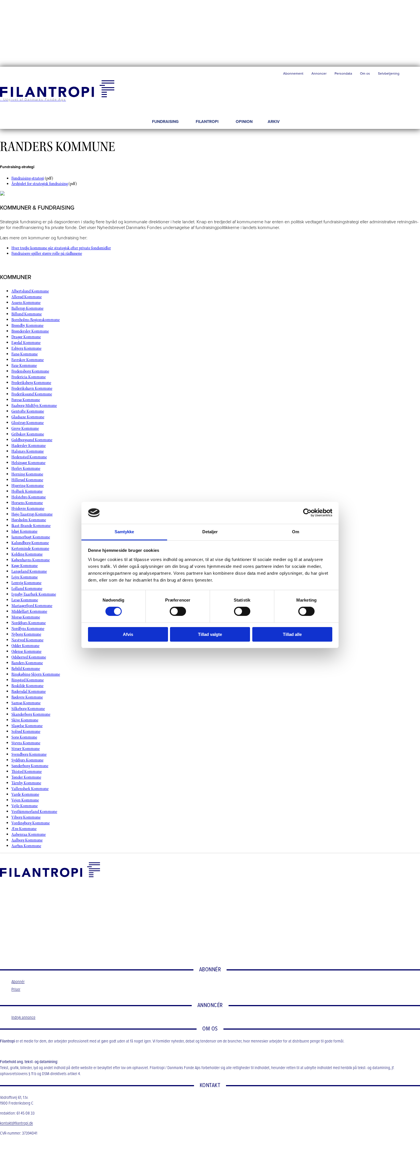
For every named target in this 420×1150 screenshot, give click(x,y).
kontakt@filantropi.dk (16, 1124)
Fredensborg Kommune (30, 371)
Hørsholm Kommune (28, 520)
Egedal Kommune (26, 342)
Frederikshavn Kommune (31, 388)
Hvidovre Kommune (27, 508)
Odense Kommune (26, 651)
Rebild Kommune (25, 668)
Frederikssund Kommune (31, 394)
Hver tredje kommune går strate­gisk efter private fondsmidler (61, 248)
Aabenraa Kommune (28, 834)
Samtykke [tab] (124, 531)
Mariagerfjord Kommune (31, 605)
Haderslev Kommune (28, 445)
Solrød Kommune (25, 731)
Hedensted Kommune (29, 457)
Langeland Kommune (29, 571)
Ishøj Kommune (24, 531)
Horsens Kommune (27, 503)
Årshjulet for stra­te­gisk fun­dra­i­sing (39, 183)
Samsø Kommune (26, 703)
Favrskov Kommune (27, 360)
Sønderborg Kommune (29, 766)
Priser (15, 989)
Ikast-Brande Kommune (31, 525)
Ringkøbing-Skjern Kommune (35, 674)
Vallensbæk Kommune (30, 788)
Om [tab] (295, 531)
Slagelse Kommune (27, 726)
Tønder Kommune (26, 777)
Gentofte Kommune (27, 411)
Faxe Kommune (24, 365)
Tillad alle (292, 634)
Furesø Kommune (25, 400)
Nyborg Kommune (26, 634)
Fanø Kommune (24, 354)
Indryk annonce (23, 1017)
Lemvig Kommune (26, 583)
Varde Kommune (25, 794)
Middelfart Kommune (29, 611)
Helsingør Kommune (28, 462)
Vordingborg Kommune (30, 823)
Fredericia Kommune (28, 377)
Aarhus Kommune (26, 846)
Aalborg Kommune (27, 840)
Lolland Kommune (26, 588)
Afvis (128, 634)
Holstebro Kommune (28, 497)
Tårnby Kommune (26, 783)
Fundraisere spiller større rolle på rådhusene (46, 253)
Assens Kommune (26, 302)
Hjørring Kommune (27, 485)
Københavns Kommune (30, 560)
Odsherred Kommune (28, 657)
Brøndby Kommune (27, 325)
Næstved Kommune (27, 640)
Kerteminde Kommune (30, 548)
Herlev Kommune (25, 468)
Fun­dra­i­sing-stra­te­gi (27, 178)
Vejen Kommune (25, 800)
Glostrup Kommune (27, 422)
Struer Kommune (25, 748)
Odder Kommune (25, 645)
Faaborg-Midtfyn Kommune (34, 405)
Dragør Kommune (26, 337)
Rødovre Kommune (27, 697)
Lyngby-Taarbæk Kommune (33, 594)
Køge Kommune (24, 565)
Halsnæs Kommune (27, 451)
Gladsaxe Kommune (27, 417)
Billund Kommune (26, 314)
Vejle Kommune (24, 806)
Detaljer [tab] (210, 531)
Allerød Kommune (26, 297)
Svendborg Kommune (29, 754)
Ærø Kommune (24, 828)
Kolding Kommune (27, 554)
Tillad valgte (210, 634)
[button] (411, 75)
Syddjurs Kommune (27, 760)
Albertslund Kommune (30, 291)
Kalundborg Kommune (30, 543)
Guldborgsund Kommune (31, 440)
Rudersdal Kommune (28, 691)
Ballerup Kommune (27, 308)
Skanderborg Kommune (30, 714)
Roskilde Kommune (27, 686)
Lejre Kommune (24, 577)
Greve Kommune (25, 428)
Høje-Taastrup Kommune (32, 514)
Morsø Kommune (25, 617)
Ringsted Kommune (27, 680)
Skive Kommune (24, 720)
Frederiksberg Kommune (31, 382)
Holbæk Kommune (27, 491)
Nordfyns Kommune (27, 628)
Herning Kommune (27, 474)
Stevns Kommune (25, 743)
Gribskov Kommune (27, 434)
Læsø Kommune (24, 600)
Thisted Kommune (26, 771)
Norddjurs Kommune (28, 623)
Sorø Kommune (24, 737)
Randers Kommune (27, 663)
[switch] (178, 611)
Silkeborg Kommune (28, 708)
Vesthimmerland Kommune (34, 811)
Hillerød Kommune (27, 480)
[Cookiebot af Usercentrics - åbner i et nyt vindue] (307, 512)
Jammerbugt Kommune (30, 537)
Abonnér (18, 982)
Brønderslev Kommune (30, 331)
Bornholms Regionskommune (35, 320)
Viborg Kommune (26, 817)
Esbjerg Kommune (26, 348)
